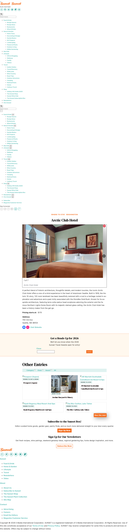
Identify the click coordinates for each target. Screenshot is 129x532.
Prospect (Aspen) (30, 383)
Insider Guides (11, 67)
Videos (9, 62)
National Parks (11, 82)
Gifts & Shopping (12, 56)
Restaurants (11, 27)
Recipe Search (11, 22)
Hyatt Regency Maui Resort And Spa (37, 410)
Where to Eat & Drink (31, 379)
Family (9, 60)
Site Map (7, 500)
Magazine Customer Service (13, 202)
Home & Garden (8, 31)
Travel (6, 65)
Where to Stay (86, 382)
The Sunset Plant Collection (15, 497)
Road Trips (10, 76)
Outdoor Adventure (13, 78)
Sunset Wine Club (12, 96)
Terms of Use (38, 526)
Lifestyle (6, 54)
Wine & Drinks (11, 29)
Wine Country (11, 74)
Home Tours (11, 33)
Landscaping (11, 42)
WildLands (10, 71)
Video (6, 478)
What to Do (56, 393)
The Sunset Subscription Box (16, 98)
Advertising (9, 509)
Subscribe (7, 200)
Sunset (3, 459)
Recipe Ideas (11, 25)
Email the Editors (11, 515)
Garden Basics (11, 38)
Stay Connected (5, 206)
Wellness (10, 58)
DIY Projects (11, 40)
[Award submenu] (51, 369)
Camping (10, 80)
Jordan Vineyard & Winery (62, 397)
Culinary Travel (12, 87)
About (2, 483)
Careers (7, 512)
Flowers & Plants (12, 45)
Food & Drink (7, 20)
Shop (5, 89)
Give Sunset (7, 103)
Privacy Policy (54, 526)
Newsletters (7, 100)
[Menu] (0, 1)
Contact (3, 504)
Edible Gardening (12, 49)
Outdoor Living (12, 47)
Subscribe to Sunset (12, 491)
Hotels (9, 85)
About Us (7, 488)
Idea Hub (6, 51)
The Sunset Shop (12, 94)
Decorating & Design (13, 36)
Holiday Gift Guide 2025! (15, 91)
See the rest (100, 415)
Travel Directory (12, 69)
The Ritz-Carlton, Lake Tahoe (78, 410)
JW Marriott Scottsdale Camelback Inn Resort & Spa (92, 387)
